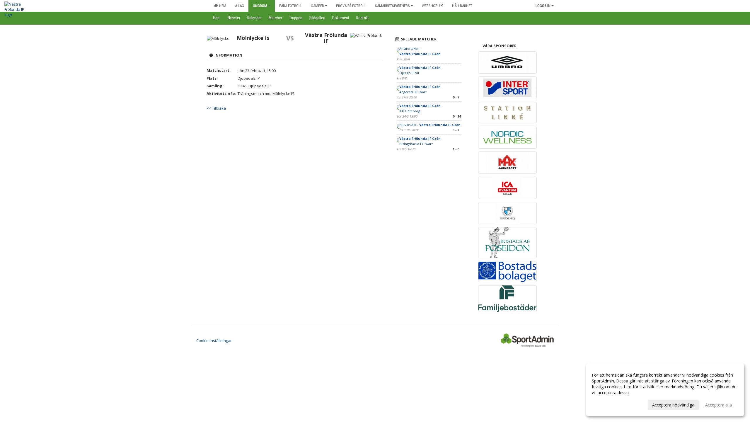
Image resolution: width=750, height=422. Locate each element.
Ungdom (260, 6)
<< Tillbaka (216, 108)
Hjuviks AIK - (430, 124)
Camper (317, 6)
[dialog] (665, 389)
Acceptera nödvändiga (673, 405)
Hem (221, 6)
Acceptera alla (718, 405)
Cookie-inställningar (214, 340)
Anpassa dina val (607, 404)
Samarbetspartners (392, 6)
